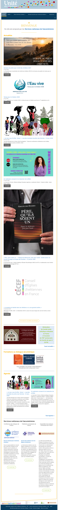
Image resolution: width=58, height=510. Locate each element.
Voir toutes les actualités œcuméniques (29, 320)
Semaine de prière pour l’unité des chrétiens (37, 14)
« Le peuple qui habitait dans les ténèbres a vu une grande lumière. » (23, 307)
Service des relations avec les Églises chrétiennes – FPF (17, 506)
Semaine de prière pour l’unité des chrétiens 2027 (17, 68)
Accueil (3, 14)
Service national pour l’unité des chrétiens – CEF (39, 506)
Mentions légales (36, 508)
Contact (30, 508)
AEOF (51, 506)
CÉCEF (9, 14)
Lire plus (7, 74)
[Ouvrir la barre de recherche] (55, 18)
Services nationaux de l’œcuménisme (39, 29)
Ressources (51, 14)
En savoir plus (11, 467)
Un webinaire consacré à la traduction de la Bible (17, 179)
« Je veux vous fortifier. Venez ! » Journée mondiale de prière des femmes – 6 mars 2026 (28, 138)
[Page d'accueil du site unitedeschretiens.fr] (29, 8)
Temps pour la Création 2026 (12, 97)
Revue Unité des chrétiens (19, 14)
